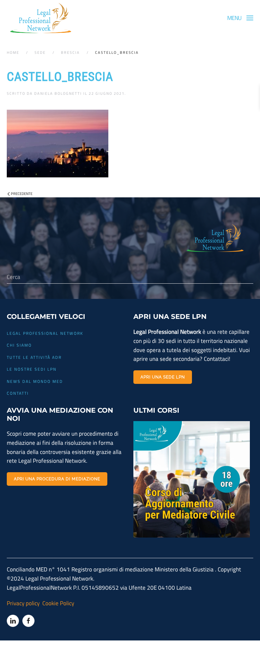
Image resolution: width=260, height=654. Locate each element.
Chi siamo (19, 345)
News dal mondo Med (35, 381)
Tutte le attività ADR (34, 357)
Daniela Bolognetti (58, 93)
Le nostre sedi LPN (32, 369)
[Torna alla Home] (40, 18)
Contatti (18, 393)
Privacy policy (23, 603)
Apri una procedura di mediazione (57, 479)
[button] (240, 17)
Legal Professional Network (45, 333)
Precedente (21, 193)
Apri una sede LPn (162, 377)
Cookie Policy (57, 603)
